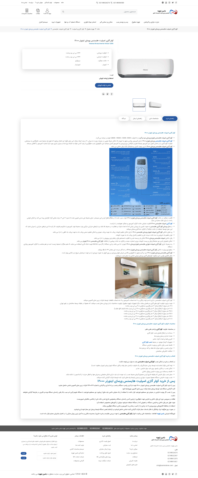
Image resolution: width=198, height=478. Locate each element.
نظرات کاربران (133, 461)
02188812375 (82, 428)
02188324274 (107, 428)
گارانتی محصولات (79, 461)
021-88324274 (104, 3)
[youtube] (166, 2)
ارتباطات (134, 457)
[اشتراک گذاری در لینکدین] (103, 94)
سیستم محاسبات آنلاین (77, 449)
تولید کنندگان (48, 2)
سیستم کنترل (43, 22)
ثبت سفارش (107, 445)
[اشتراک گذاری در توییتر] (107, 94)
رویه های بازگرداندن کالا (103, 457)
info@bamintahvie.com (165, 465)
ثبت (23, 453)
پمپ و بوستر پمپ (122, 22)
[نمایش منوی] (47, 10)
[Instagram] (169, 474)
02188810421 (172, 461)
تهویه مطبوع (136, 22)
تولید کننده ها (80, 445)
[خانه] (165, 11)
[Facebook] (176, 474)
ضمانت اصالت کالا (78, 457)
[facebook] (176, 2)
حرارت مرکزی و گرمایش (151, 22)
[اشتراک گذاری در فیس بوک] (111, 94)
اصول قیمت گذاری (105, 441)
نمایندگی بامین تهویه (77, 453)
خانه (62, 2)
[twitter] (172, 2)
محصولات (56, 2)
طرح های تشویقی (131, 464)
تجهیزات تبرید (56, 22)
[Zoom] (147, 67)
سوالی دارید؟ (133, 449)
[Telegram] (162, 474)
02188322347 (95, 428)
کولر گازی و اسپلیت (78, 29)
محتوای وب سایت (131, 453)
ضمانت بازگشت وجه (104, 461)
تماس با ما (24, 2)
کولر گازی (169, 223)
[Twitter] (172, 474)
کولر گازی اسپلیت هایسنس (60, 29)
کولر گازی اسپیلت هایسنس (163, 141)
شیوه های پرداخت (105, 453)
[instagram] (169, 2)
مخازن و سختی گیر (106, 22)
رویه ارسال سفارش (105, 449)
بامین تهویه (42, 474)
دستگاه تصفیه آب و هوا (72, 22)
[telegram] (162, 2)
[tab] (169, 118)
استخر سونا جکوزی (90, 22)
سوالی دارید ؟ (39, 2)
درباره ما (31, 2)
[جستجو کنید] (63, 11)
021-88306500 (118, 3)
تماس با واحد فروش (104, 85)
